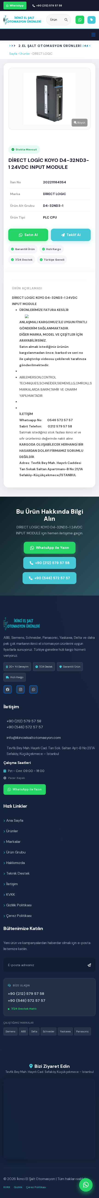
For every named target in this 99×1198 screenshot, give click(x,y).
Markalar (13, 841)
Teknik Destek (18, 873)
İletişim (12, 883)
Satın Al (31, 235)
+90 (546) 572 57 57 (52, 578)
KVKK (10, 894)
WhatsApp (17, 5)
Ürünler (25, 54)
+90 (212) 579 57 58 (49, 5)
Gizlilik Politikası (19, 905)
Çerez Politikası (19, 915)
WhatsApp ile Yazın (52, 547)
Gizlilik (18, 1187)
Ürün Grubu (16, 852)
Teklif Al (74, 235)
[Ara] (66, 20)
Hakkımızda (15, 862)
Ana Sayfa (14, 820)
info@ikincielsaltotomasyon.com (34, 737)
